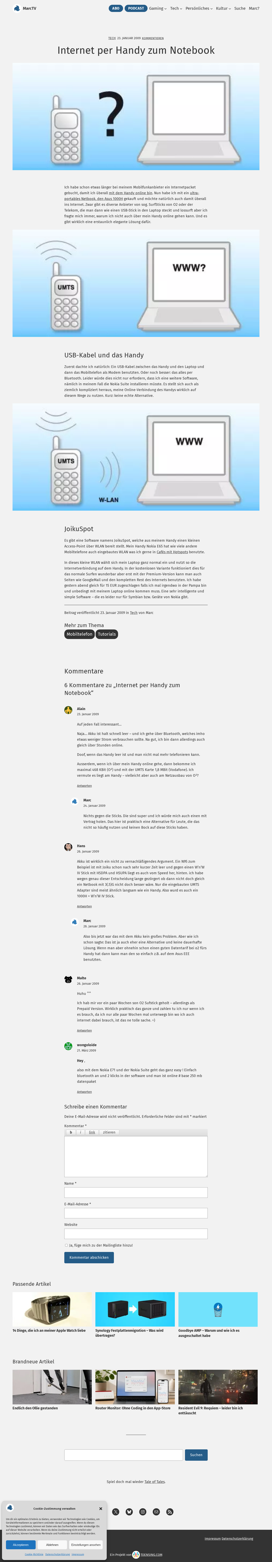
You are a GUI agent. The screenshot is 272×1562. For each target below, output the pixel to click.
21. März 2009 (86, 1050)
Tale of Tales (155, 1482)
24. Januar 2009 (94, 806)
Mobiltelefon (79, 634)
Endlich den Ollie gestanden (35, 1408)
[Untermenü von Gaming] (165, 8)
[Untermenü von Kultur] (230, 8)
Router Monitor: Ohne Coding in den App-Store (132, 1408)
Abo (115, 8)
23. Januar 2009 (88, 714)
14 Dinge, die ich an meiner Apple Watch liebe (49, 1330)
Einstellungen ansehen (86, 1544)
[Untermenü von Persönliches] (211, 8)
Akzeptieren (20, 1544)
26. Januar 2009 (88, 851)
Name (70, 1183)
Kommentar (75, 1126)
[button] (101, 1509)
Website (70, 1224)
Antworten (84, 786)
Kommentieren (153, 38)
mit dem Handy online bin (130, 193)
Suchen (196, 1455)
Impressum (78, 1554)
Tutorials (107, 634)
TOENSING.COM (151, 1555)
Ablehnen (52, 1544)
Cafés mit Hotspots (172, 552)
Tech (112, 38)
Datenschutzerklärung (57, 1554)
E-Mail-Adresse (77, 1204)
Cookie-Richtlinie (34, 1554)
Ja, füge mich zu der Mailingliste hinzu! (100, 1245)
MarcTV (29, 8)
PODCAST (136, 8)
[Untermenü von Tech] (181, 8)
